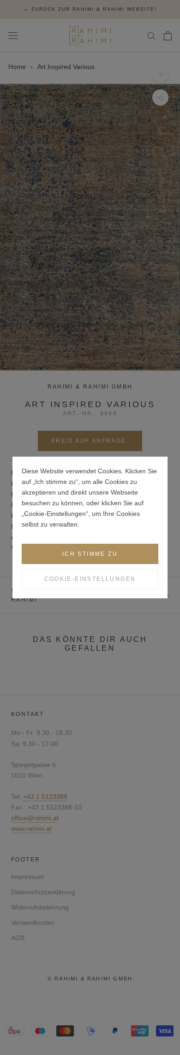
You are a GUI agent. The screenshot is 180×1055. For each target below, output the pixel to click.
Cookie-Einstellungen (90, 579)
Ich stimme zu (90, 554)
